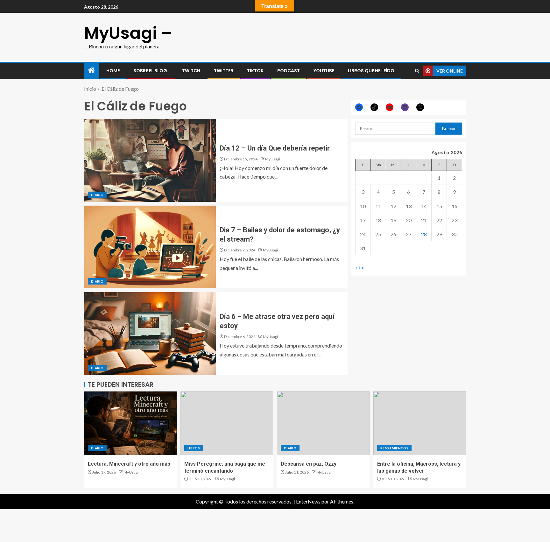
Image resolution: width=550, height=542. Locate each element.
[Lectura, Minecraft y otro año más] (130, 423)
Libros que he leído (371, 70)
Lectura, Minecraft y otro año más (129, 464)
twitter (223, 70)
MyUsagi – (128, 33)
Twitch (191, 70)
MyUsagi (272, 159)
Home (113, 70)
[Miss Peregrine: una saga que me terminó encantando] (226, 423)
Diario (97, 195)
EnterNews (308, 501)
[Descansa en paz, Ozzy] (323, 423)
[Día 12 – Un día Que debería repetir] (150, 160)
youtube (324, 70)
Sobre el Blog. (150, 70)
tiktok (255, 70)
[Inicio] (91, 70)
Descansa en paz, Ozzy (308, 464)
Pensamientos (394, 448)
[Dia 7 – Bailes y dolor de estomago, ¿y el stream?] (150, 247)
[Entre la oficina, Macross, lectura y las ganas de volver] (419, 423)
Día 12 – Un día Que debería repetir (275, 148)
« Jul (359, 267)
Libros (193, 448)
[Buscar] (417, 71)
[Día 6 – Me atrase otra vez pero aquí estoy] (150, 333)
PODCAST (288, 70)
